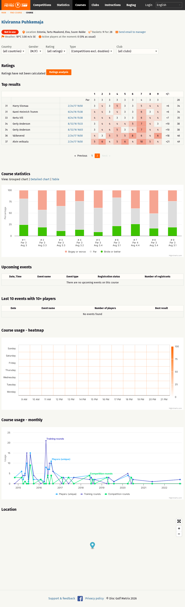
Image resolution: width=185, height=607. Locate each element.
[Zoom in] (179, 528)
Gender (33, 46)
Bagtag (131, 5)
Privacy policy (94, 598)
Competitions (42, 5)
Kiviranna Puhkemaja (22, 22)
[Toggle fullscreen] (179, 521)
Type (73, 46)
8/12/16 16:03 (75, 129)
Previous (82, 155)
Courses (80, 5)
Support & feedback (61, 598)
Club (119, 46)
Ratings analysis (58, 72)
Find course (16, 13)
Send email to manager (132, 32)
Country (6, 46)
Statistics (63, 5)
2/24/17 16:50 (75, 105)
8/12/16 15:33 (75, 123)
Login (148, 5)
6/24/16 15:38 (75, 111)
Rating (50, 46)
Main (3, 13)
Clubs (95, 5)
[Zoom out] (179, 534)
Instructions (113, 5)
